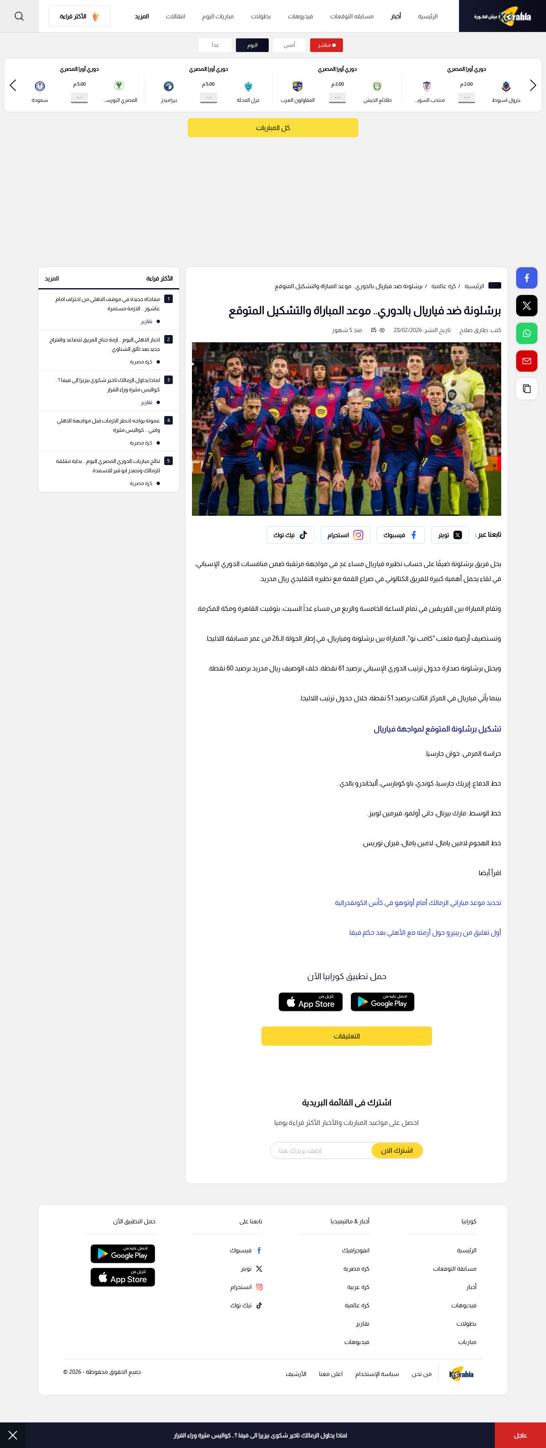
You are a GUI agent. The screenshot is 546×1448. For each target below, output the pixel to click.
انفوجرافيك (355, 1250)
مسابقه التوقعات (352, 16)
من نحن (422, 1373)
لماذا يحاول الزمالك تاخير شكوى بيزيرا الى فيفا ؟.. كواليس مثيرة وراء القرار (260, 1435)
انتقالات (175, 16)
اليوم (252, 45)
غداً (215, 45)
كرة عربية (358, 1286)
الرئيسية (428, 16)
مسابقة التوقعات (454, 1268)
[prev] (533, 85)
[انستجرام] (345, 535)
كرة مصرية (356, 1268)
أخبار (396, 16)
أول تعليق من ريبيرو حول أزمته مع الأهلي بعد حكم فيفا (425, 932)
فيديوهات (300, 16)
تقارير (362, 1323)
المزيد (52, 278)
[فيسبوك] (400, 535)
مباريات (467, 1341)
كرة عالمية (443, 286)
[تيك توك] (290, 535)
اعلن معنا (331, 1373)
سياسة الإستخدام (377, 1373)
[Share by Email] (526, 361)
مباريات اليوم (218, 16)
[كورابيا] (502, 16)
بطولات (261, 16)
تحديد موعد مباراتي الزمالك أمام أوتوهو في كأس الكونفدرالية (418, 902)
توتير (462, 532)
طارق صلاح (473, 330)
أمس (289, 45)
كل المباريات (273, 127)
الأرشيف (296, 1373)
